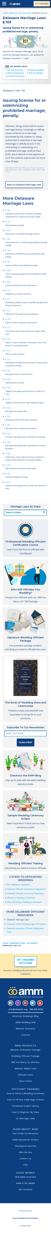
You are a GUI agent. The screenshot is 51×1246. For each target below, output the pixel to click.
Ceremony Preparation (16, 76)
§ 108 (7, 270)
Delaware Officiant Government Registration (26, 889)
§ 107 (7, 425)
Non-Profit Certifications (26, 1133)
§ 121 (7, 359)
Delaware (27, 13)
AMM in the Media (25, 1183)
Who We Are (25, 1152)
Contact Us (25, 1158)
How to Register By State (25, 1112)
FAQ (25, 1164)
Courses (25, 1034)
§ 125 (7, 387)
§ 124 (7, 379)
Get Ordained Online (15, 70)
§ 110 (7, 290)
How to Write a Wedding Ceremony (25, 1093)
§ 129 (7, 465)
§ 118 (7, 339)
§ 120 (7, 442)
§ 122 (7, 408)
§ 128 (7, 453)
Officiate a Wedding (36, 70)
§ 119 (7, 350)
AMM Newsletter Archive (25, 1139)
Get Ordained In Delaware (18, 884)
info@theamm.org (18, 1009)
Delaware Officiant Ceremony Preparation (25, 893)
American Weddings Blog (25, 1016)
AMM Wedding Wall (26, 1022)
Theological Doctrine (25, 1146)
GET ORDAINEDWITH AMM (25, 961)
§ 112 (7, 416)
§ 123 (7, 370)
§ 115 (7, 433)
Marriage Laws (15, 13)
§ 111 (7, 299)
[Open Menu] (5, 4)
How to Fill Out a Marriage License (25, 1099)
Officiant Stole (25, 1074)
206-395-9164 (36, 1009)
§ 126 (7, 399)
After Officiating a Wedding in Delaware (24, 902)
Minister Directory (25, 1028)
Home (5, 13)
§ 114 (7, 310)
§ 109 (7, 282)
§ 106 (7, 210)
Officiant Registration (15, 73)
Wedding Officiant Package (25, 1056)
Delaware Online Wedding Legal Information (26, 924)
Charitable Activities (25, 1176)
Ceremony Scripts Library (25, 1105)
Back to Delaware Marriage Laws (24, 184)
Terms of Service (25, 1211)
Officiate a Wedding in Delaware (21, 897)
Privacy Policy (25, 1226)
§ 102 (7, 230)
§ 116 (7, 319)
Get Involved (25, 1189)
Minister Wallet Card (25, 1068)
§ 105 (7, 262)
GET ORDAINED (41, 4)
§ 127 (7, 221)
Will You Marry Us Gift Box (25, 1062)
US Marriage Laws (25, 1118)
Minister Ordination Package (25, 1049)
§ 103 (7, 239)
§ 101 (7, 473)
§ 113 (7, 482)
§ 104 (7, 250)
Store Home (25, 1081)
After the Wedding (36, 73)
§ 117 (7, 327)
